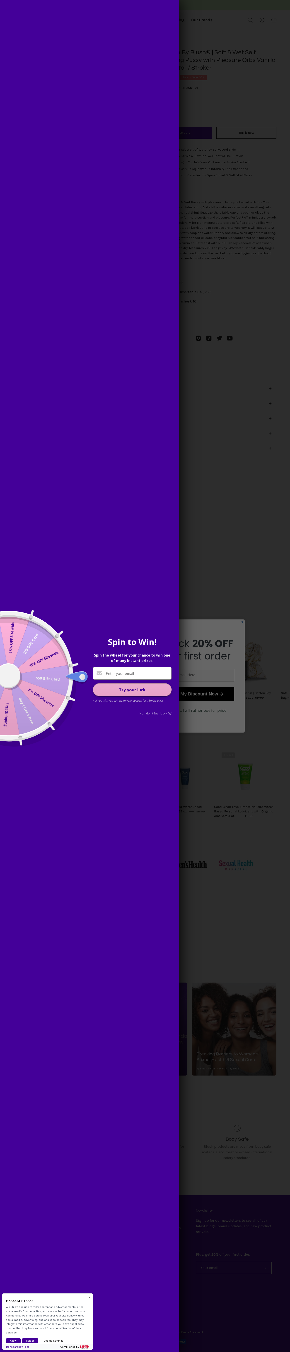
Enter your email (120, 673)
